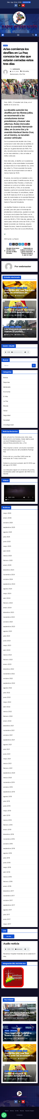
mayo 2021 (7, 759)
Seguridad (6, 415)
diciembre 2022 (8, 669)
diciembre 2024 (8, 570)
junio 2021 (6, 754)
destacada (13, 307)
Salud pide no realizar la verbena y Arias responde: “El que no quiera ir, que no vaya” (26, 252)
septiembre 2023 (9, 626)
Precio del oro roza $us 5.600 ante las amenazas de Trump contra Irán (19, 292)
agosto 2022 (7, 688)
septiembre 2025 (9, 527)
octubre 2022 (8, 678)
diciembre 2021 (8, 726)
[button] (33, 35)
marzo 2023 (7, 655)
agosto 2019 (7, 796)
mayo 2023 (7, 645)
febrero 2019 (7, 825)
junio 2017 (6, 919)
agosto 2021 (7, 744)
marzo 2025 (7, 556)
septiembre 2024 (9, 584)
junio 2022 (7, 697)
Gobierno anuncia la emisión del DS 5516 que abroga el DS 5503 (19, 312)
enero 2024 (7, 608)
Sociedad (18, 326)
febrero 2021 (7, 768)
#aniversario (14, 74)
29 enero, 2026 (11, 1038)
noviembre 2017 (9, 896)
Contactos (19, 1115)
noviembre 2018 (9, 839)
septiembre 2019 (9, 792)
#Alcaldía (25, 71)
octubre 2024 (8, 579)
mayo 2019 (7, 811)
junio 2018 (6, 862)
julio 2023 (6, 636)
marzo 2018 (7, 877)
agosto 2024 (7, 589)
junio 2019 (6, 806)
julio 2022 (6, 692)
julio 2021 (6, 749)
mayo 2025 (7, 546)
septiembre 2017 (9, 905)
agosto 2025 (7, 532)
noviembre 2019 (9, 782)
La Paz (5, 45)
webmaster (16, 69)
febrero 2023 (8, 659)
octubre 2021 (8, 735)
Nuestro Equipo (29, 1110)
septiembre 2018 (9, 848)
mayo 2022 (7, 702)
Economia (13, 287)
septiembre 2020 (9, 773)
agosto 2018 (7, 853)
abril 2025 (6, 551)
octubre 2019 (8, 787)
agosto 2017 (7, 910)
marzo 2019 (7, 820)
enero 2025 (7, 565)
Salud (5, 411)
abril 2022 (6, 707)
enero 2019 (7, 829)
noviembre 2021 (9, 730)
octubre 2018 (8, 844)
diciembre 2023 (8, 612)
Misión (7, 1110)
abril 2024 (6, 598)
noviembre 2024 (9, 574)
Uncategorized (8, 425)
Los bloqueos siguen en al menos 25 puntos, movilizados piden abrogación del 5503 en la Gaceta (19, 472)
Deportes (6, 382)
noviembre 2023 (9, 617)
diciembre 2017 (8, 891)
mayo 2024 (7, 593)
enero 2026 (7, 518)
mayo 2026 (7, 513)
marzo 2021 (7, 763)
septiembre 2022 (9, 683)
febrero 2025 (8, 560)
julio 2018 (6, 858)
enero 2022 (7, 721)
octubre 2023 (8, 622)
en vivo (9, 936)
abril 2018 (6, 872)
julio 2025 (6, 537)
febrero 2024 (8, 603)
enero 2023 (7, 664)
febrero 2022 (8, 716)
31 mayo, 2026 (11, 1018)
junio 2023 (7, 641)
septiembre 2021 (9, 740)
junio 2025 (7, 541)
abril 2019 (6, 815)
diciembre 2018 (8, 834)
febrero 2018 (7, 881)
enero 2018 (7, 886)
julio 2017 (6, 914)
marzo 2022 (7, 711)
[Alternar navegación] (18, 35)
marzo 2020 (7, 777)
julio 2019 (6, 801)
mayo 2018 (7, 867)
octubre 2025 (8, 523)
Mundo (5, 406)
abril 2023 (6, 650)
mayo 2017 (7, 924)
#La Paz (22, 74)
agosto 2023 (7, 631)
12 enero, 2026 (11, 1079)
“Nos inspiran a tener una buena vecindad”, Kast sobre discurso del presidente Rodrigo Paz (18, 450)
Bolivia (7, 287)
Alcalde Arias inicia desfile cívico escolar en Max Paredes (12, 251)
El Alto (19, 287)
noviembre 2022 (9, 674)
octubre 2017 (8, 900)
